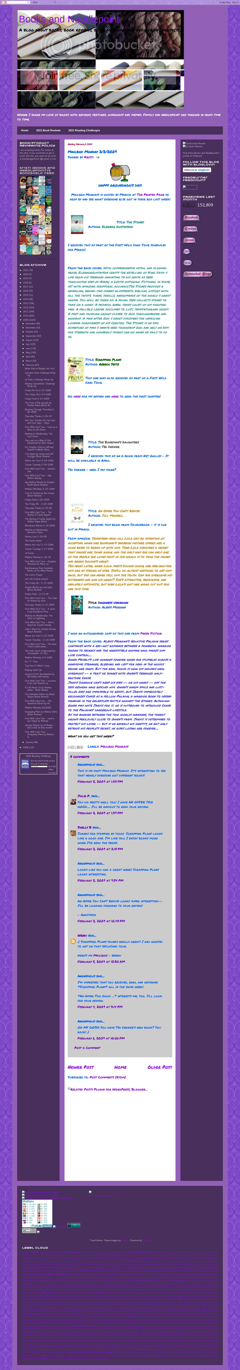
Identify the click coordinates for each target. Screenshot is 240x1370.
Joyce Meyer (28, 1305)
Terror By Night (143, 1334)
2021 (26, 270)
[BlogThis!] (72, 747)
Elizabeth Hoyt (146, 1289)
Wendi (82, 935)
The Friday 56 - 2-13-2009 (39, 583)
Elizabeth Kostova (162, 1289)
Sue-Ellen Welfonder (129, 1331)
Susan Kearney (205, 1331)
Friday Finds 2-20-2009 (37, 499)
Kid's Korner (117, 1304)
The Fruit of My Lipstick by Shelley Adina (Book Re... (38, 404)
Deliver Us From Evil (46, 1286)
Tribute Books (142, 1349)
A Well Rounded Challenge (63, 1261)
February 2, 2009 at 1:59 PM (100, 813)
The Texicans (146, 1343)
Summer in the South (148, 1331)
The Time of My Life (182, 1343)
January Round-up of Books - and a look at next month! (40, 726)
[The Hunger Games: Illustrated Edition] (24, 224)
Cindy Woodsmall (63, 1280)
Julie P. (84, 796)
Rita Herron (177, 1325)
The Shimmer (45, 1343)
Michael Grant (51, 1316)
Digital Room (134, 1286)
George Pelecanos (192, 1292)
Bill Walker (44, 1270)
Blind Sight (77, 1270)
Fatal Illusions (28, 1292)
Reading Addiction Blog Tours (87, 1325)
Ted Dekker (109, 1334)
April (28, 356)
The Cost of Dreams (40, 1337)
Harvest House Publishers (120, 1296)
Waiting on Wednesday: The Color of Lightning (38, 617)
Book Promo (40, 1274)
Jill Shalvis (172, 1302)
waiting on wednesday (34, 1358)
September (31, 335)
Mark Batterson (113, 1314)
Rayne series (212, 1322)
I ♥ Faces (29, 553)
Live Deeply (61, 1310)
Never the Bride (29, 1319)
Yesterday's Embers (58, 1355)
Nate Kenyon (201, 1316)
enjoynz (125, 1240)
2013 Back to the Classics (197, 1252)
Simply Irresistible (160, 1328)
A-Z (125, 1261)
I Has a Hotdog (115, 1299)
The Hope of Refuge (196, 1337)
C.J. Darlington (45, 1277)
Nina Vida (117, 1319)
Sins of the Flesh (176, 1328)
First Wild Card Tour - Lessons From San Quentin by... (40, 682)
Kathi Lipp (72, 1305)
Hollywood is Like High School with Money (52, 1299)
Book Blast (176, 1270)
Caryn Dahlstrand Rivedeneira (134, 1278)
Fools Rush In (67, 1292)
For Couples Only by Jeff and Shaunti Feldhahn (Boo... (39, 448)
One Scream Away (195, 1319)
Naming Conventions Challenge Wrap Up (40, 385)
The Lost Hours (85, 1340)
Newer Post (81, 1067)
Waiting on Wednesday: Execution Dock (36, 531)
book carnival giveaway (131, 1355)
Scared (114, 1328)
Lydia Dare (151, 1310)
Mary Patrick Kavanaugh (132, 1314)
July (28, 344)
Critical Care (192, 1280)
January (30, 742)
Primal (101, 1322)
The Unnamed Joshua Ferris (65, 1346)
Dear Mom (213, 1283)
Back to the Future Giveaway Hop (116, 1268)
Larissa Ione (27, 1307)
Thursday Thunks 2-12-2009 (39, 604)
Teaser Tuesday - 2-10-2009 (40, 639)
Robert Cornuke (191, 1325)
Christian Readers (36, 1280)
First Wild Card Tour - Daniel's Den (40, 470)
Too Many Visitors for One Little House (65, 1349)
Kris (32, 760)
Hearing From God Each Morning (160, 1296)
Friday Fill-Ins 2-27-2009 (38, 390)
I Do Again (102, 1299)
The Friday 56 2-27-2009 (38, 394)
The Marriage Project (102, 1340)
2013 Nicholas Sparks (179, 1255)
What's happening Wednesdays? (129, 1352)
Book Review (57, 1274)
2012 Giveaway (73, 1252)
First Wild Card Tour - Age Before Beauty (38, 477)
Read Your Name (30, 1325)
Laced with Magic (203, 1305)
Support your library (169, 1331)
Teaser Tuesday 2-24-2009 (39, 464)
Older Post (160, 1067)
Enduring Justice (178, 1289)
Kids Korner (129, 1305)
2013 (26, 303)
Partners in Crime (35, 1322)
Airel (216, 1261)
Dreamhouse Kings (30, 1289)
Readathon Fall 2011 (60, 1325)
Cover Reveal (178, 1280)
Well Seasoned (47, 1352)
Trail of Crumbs (127, 1349)
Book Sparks (89, 1274)
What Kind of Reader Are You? (40, 368)
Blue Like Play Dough (105, 1270)
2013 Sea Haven (61, 1258)
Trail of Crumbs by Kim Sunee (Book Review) (39, 494)
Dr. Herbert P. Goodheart (183, 1286)
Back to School (64, 1267)
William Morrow (29, 1355)
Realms (108, 1325)
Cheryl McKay (189, 1277)
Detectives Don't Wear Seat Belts (93, 1286)
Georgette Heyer (210, 1292)
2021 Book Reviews (48, 130)
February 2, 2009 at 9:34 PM (100, 880)
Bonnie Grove (150, 1270)
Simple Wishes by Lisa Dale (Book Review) (38, 588)
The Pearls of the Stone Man (166, 1340)
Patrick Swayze (52, 1322)
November (31, 327)
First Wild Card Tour (47, 1292)
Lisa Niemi (203, 1307)
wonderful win (85, 1358)
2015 (26, 295)
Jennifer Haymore (149, 1302)
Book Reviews (75, 1274)
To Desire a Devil (169, 1346)
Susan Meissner (41, 1334)
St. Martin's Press (49, 1331)
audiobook (99, 1355)
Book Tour (100, 1274)
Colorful (126, 1280)
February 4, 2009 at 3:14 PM (100, 1006)
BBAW (53, 1267)
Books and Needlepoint (69, 19)
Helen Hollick (201, 1296)
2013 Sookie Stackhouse (90, 1258)
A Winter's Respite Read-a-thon (91, 1261)
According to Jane (175, 1261)
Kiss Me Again (154, 1305)
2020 (26, 274)
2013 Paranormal (197, 1255)
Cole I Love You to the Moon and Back (104, 1280)
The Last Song (52, 1340)
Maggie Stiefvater (193, 1310)
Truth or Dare (167, 1349)
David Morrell (162, 1283)
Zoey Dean (88, 1355)
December (31, 323)
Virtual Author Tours (208, 1349)
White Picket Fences (189, 1352)
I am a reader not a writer (154, 1298)
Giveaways (62, 1295)
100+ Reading (30, 1252)
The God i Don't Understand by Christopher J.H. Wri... (40, 652)
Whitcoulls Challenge (169, 1352)
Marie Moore (86, 1314)
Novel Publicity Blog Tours (153, 1319)
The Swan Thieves (98, 1343)
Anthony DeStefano (198, 1264)
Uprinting (194, 1349)
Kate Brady (62, 1305)
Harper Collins (101, 1296)
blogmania (115, 1355)
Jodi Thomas (193, 1302)
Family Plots (212, 1289)
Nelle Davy (213, 1316)
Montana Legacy (145, 1316)
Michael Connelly (36, 1316)
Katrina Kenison (103, 1305)
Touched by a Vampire (94, 1349)
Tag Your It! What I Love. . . (38, 665)
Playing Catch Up (33, 669)
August (29, 340)
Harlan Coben (87, 1296)
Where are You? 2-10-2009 (39, 635)
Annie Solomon (182, 1264)
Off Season (181, 1319)
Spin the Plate (34, 1331)
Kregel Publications (185, 1305)
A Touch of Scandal (41, 1261)
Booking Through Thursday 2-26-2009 (40, 411)
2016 (26, 290)
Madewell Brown (176, 1310)
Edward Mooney (95, 1289)
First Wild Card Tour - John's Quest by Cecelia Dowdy (39, 623)
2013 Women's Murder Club (126, 1258)
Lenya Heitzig (113, 1307)
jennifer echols (178, 1355)
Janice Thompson (84, 1302)
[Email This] (69, 747)
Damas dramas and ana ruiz (45, 1283)
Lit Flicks (26, 1310)
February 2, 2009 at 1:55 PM (100, 781)
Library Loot (152, 1307)
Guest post (74, 1295)
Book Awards (164, 1270)
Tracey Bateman (112, 1349)
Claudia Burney (79, 1280)
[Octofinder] (59, 1226)
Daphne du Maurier (78, 1283)
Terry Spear (156, 1334)
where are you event (58, 1358)
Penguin (83, 1322)
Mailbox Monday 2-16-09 (38, 557)
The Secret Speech (30, 1343)
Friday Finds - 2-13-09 (36, 593)
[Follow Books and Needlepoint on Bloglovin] (197, 171)
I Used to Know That (131, 1299)
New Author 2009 (47, 1319)
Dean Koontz (190, 1283)
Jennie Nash (116, 1302)
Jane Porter (70, 1302)
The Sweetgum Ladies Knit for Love (123, 1343)
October (30, 331)
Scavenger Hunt (125, 1328)
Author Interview (39, 1267)
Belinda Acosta (184, 1267)
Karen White (51, 1305)
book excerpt (150, 1355)
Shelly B (84, 827)
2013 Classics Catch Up (37, 1255)
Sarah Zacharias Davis (101, 1328)
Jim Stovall (182, 1302)
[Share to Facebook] (78, 747)
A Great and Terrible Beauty (192, 1258)
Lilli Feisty (163, 1307)
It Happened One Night (197, 1299)
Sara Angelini (85, 1328)
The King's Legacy (37, 1340)
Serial (136, 1328)
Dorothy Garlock (163, 1286)
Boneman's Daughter (134, 1270)
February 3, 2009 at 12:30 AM (101, 961)
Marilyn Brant (99, 1314)
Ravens (202, 1322)
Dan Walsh (63, 1283)
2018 (26, 282)
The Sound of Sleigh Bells (63, 1343)
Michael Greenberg (67, 1316)
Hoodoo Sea (78, 1299)
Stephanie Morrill (80, 1331)
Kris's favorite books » (47, 259)
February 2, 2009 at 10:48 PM (101, 921)
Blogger (146, 1240)
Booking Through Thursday (131, 1274)
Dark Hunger (115, 1283)
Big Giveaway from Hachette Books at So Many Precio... (39, 569)
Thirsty (124, 1346)
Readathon (45, 1325)
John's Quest (205, 1302)
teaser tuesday (209, 1355)
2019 (26, 278)
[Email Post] (97, 157)
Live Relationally (75, 1310)
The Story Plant (83, 1343)
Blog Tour (88, 1270)
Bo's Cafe (119, 1270)
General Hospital (154, 1292)
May (28, 352)
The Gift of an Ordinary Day (121, 1337)
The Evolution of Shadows (61, 1337)
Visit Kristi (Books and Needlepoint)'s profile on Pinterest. (201, 154)
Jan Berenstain (57, 1302)
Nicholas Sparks (76, 1319)
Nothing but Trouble (131, 1319)
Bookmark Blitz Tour (153, 1275)
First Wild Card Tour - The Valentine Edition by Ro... (38, 702)
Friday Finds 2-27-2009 (37, 398)
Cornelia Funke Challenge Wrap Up (40, 374)
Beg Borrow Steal (168, 1267)
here (77, 396)
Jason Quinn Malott (101, 1302)
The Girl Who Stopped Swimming (171, 1337)
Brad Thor (192, 1274)
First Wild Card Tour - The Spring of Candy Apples (38, 513)
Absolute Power (159, 1261)
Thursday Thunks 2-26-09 (38, 416)
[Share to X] (75, 747)
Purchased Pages (135, 1322)
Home (24, 130)
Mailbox (100, 955)
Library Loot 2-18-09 (36, 536)
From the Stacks (114, 1292)
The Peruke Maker (188, 1340)
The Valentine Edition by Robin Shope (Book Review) (40, 695)
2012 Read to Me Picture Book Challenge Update (104, 1252)
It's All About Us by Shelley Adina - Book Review (38, 689)
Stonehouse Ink (95, 1331)
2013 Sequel (74, 1258)
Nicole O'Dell (90, 1319)
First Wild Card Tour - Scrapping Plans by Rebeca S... (39, 734)
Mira (121, 1316)
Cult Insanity (204, 1280)
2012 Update (157, 1252)
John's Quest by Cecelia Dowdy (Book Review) (40, 630)
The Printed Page (150, 194)
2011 (26, 311)
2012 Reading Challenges (137, 1252)
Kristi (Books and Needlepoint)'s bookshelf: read (37, 171)
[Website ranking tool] (47, 1198)
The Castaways (198, 1334)
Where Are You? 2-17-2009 (39, 544)
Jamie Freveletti (44, 1302)
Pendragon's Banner (68, 1322)
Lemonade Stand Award (96, 1307)
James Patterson (29, 1302)
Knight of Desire (168, 1305)
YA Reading (42, 1355)
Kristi (89, 157)
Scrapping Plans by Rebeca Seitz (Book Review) (41, 713)
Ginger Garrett (28, 1296)
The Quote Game (33, 540)
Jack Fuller (213, 1299)
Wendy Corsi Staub (63, 1352)
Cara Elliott (85, 1277)
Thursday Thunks (135, 1346)
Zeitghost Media (74, 1355)
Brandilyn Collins (206, 1274)
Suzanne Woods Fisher (59, 1334)
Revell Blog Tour (135, 1325)
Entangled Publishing (196, 1289)
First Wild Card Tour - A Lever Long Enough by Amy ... (40, 610)
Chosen (208, 1277)
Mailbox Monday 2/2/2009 (38, 707)
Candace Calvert (71, 1277)
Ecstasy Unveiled (80, 1289)
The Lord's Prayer (33, 574)
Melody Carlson (196, 1313)
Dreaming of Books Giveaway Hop (56, 1289)
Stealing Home (65, 1331)
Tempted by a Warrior (125, 1334)
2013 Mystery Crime (144, 1255)
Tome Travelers (39, 1349)
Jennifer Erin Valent (131, 1302)
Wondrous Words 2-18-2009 (40, 525)
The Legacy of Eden (69, 1340)
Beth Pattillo (33, 1270)
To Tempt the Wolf (209, 1346)
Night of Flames (104, 1319)
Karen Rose (39, 1305)
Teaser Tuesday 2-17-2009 (39, 548)
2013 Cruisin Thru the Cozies (87, 1255)
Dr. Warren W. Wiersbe (207, 1286)
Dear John (203, 1283)
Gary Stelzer (128, 1292)
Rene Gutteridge (119, 1325)
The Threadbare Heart (162, 1343)
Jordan (215, 1302)
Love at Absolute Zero (110, 1310)
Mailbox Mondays (114, 746)
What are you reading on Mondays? (93, 1352)
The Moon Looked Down (124, 1340)
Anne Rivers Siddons (165, 1264)
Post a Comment (87, 1047)
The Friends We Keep (98, 1337)
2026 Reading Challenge (38, 756)
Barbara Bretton (137, 1267)
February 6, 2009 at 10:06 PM (101, 1038)
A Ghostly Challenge (171, 1258)
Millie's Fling (112, 1316)
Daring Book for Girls (98, 1283)
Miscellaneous (131, 1316)
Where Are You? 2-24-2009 (39, 460)
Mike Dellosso (99, 1316)
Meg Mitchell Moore (165, 1314)
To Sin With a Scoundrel (189, 1346)
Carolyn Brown (114, 1277)
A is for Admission (114, 1261)
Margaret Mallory (73, 1314)
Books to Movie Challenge (175, 1274)
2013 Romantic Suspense (43, 1258)
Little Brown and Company (43, 1310)
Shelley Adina (145, 1328)
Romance (32, 1328)
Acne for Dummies (192, 1261)
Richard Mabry (151, 1325)
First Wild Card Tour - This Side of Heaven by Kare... (41, 599)
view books (52, 772)
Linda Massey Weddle (179, 1307)
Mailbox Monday (210, 1310)
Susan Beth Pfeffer (189, 1331)
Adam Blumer (208, 1261)
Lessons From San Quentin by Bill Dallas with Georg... (39, 675)
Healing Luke (138, 1296)
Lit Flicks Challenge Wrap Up (39, 379)
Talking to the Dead (79, 1334)
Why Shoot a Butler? (208, 1352)
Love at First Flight (130, 1310)
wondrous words (101, 1358)
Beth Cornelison (199, 1267)
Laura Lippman (40, 1307)
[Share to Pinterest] (81, 747)
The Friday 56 (81, 1337)
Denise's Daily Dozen (67, 1286)
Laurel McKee (78, 1307)
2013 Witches (108, 1258)
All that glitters (28, 1264)
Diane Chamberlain (118, 1286)
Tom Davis (27, 1349)
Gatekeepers (140, 1292)
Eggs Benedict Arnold (114, 1289)
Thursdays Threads (152, 1346)
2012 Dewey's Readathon (51, 1252)
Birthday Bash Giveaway (61, 1270)
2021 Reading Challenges (84, 130)
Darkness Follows (130, 1283)
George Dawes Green (173, 1292)
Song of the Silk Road (200, 1328)
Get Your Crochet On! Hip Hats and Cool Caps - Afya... (40, 421)
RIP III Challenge (160, 1322)
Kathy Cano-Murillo (87, 1305)
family (161, 1355)
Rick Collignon (165, 1325)
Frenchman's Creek (83, 1292)
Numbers (171, 1319)
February (30, 364)
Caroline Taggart (98, 1277)
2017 (26, 286)
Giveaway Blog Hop (46, 1295)
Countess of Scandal (161, 1280)
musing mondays (192, 1355)
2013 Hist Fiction (127, 1255)
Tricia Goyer (155, 1349)
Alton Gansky (56, 1264)
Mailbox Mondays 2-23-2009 (40, 488)
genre (167, 1355)
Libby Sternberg (138, 1307)
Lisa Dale (193, 1307)
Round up (42, 1328)
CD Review (58, 1277)
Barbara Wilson (153, 1267)
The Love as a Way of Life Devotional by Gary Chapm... (40, 441)
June (28, 348)
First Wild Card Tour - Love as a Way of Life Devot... (41, 428)
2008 (26, 747)
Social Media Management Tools (102, 1195)
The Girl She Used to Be (145, 1337)
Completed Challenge (140, 1280)
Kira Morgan (141, 1305)
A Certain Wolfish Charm (149, 1258)
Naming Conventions (184, 1316)
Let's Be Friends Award (36, 578)
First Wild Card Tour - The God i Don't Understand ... (40, 645)
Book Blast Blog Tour (192, 1270)
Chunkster (50, 1280)
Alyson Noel (84, 1264)
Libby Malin (125, 1307)
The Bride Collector (181, 1334)
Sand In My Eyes (71, 1328)
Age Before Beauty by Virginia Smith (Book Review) (39, 483)
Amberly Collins (110, 1264)
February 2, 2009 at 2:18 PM (100, 849)
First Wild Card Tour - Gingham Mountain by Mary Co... (40, 562)
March (29, 360)
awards (107, 1355)
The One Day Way (144, 1340)
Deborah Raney (29, 1286)
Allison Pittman (42, 1264)
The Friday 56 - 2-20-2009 (39, 503)
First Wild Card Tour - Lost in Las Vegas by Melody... (39, 719)
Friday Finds (99, 1292)
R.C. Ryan (147, 1322)
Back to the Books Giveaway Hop (86, 1267)
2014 (26, 299)
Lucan (142, 1310)
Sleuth (187, 1328)
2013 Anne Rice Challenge (174, 1252)
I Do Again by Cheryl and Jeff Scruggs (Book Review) (39, 455)
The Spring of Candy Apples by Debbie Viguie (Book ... (40, 520)
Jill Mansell (163, 1302)
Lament (214, 1305)
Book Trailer (112, 1274)
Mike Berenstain (84, 1316)
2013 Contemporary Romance (61, 1255)
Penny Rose (92, 1322)
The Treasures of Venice (203, 1343)
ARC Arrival (135, 1261)
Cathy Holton (153, 1277)
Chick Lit (200, 1277)
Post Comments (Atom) (108, 1077)
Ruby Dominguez (55, 1328)
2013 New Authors (161, 1255)
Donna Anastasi (147, 1286)
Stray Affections (111, 1331)
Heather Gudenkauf (185, 1296)
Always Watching (70, 1264)
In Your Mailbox (177, 1299)
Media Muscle (149, 1314)
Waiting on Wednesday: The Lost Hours (38, 435)
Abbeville (147, 1261)
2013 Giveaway (110, 1255)
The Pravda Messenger (207, 1340)
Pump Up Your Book (115, 1322)
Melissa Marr (182, 1314)
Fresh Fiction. (151, 633)
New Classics (62, 1319)
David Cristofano (148, 1283)
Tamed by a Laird (96, 1334)
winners (73, 1358)
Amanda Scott (96, 1264)
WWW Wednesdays (31, 1352)
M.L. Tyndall (162, 1310)
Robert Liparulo (206, 1325)
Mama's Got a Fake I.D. (53, 1314)
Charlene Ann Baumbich (171, 1277)
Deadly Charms (177, 1283)
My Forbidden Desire (164, 1316)
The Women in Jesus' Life (90, 1346)
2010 (26, 315)
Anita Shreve (149, 1264)
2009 (26, 319)
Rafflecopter (175, 1322)
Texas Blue (167, 1334)
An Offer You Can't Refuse (130, 1264)
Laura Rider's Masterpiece (59, 1307)
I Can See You (90, 1299)
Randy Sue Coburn (190, 1322)
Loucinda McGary (91, 1310)
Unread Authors (182, 1349)
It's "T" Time (31, 661)
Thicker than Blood (111, 1346)
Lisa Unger (213, 1307)
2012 (26, 307)
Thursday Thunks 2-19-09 (38, 508)
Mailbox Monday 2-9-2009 (38, 657)
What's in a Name (152, 1352)
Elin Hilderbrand (132, 1289)
